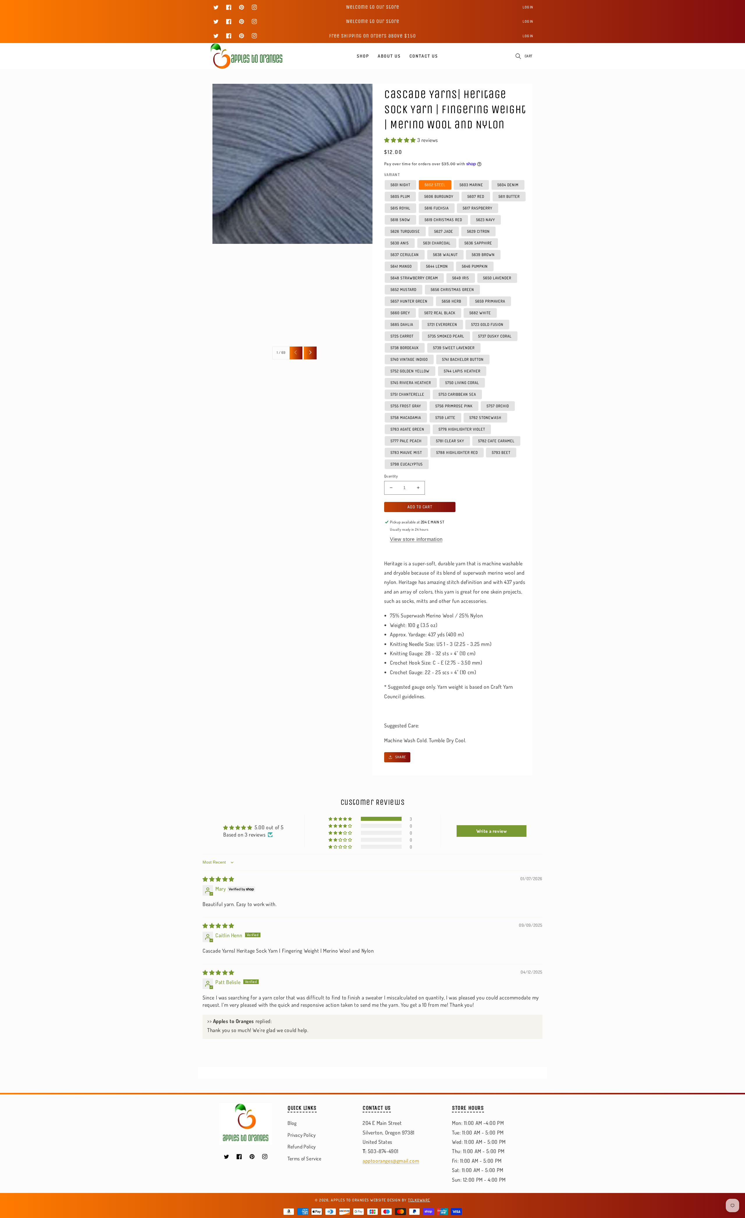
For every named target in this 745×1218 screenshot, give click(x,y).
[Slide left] (296, 353)
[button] (518, 56)
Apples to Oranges (350, 1200)
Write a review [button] (491, 831)
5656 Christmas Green (452, 289)
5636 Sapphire (478, 243)
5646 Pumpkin (475, 266)
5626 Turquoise (405, 231)
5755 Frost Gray (406, 406)
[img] (218, 879)
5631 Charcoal (436, 243)
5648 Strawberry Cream (414, 278)
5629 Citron (478, 231)
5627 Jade (443, 231)
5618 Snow (400, 219)
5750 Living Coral (462, 382)
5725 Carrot (402, 336)
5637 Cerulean (405, 254)
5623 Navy (485, 219)
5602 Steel (435, 184)
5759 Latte (445, 417)
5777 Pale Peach (406, 440)
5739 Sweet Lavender (454, 347)
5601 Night (400, 184)
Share (400, 757)
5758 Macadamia (406, 417)
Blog (292, 1123)
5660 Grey (400, 312)
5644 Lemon (437, 266)
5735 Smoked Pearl (446, 336)
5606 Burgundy (438, 196)
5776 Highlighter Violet (462, 429)
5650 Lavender (497, 278)
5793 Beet (501, 452)
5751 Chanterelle (407, 394)
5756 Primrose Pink (454, 406)
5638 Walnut (445, 254)
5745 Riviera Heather (411, 382)
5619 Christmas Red (443, 219)
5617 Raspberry (477, 208)
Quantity (391, 476)
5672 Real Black (439, 312)
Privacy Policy (301, 1135)
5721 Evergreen (442, 324)
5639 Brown (483, 254)
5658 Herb (451, 301)
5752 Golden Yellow (410, 371)
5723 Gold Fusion (487, 324)
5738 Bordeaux (405, 347)
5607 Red (475, 196)
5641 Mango (401, 266)
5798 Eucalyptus (407, 464)
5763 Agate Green (407, 429)
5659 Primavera (490, 301)
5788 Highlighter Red (457, 452)
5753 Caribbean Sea (457, 394)
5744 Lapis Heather (462, 371)
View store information (416, 539)
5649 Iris (460, 278)
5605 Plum (400, 196)
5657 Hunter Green (409, 301)
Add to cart (419, 506)
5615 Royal (400, 208)
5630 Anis (400, 243)
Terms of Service (305, 1158)
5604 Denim (508, 184)
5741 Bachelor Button (463, 359)
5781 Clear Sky (450, 440)
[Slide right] (310, 353)
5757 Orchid (498, 406)
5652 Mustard (403, 289)
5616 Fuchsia (437, 208)
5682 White (480, 312)
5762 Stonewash (485, 417)
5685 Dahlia (402, 324)
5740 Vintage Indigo (409, 359)
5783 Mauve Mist (406, 452)
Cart (529, 56)
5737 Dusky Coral (495, 336)
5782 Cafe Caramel (496, 440)
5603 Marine (471, 184)
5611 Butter (509, 196)
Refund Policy (302, 1147)
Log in (528, 7)
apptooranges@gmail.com (391, 1160)
